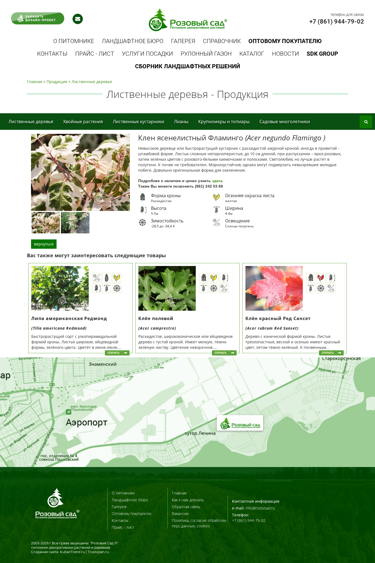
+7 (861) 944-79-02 (336, 21)
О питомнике (73, 41)
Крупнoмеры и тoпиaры (224, 121)
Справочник (222, 41)
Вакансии (180, 513)
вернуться (44, 244)
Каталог (251, 53)
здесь (217, 181)
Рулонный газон (206, 53)
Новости (285, 53)
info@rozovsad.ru (260, 508)
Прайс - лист (94, 53)
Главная (34, 81)
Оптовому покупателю (131, 513)
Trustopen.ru (98, 552)
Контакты (52, 53)
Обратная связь (186, 506)
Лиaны (181, 121)
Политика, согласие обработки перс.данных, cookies (199, 523)
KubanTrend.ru (72, 552)
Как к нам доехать (188, 499)
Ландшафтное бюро (132, 41)
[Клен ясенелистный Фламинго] (45, 222)
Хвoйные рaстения (83, 121)
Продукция (57, 81)
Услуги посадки (147, 53)
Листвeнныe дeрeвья (92, 81)
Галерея (183, 41)
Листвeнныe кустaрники (138, 121)
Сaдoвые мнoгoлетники (284, 121)
